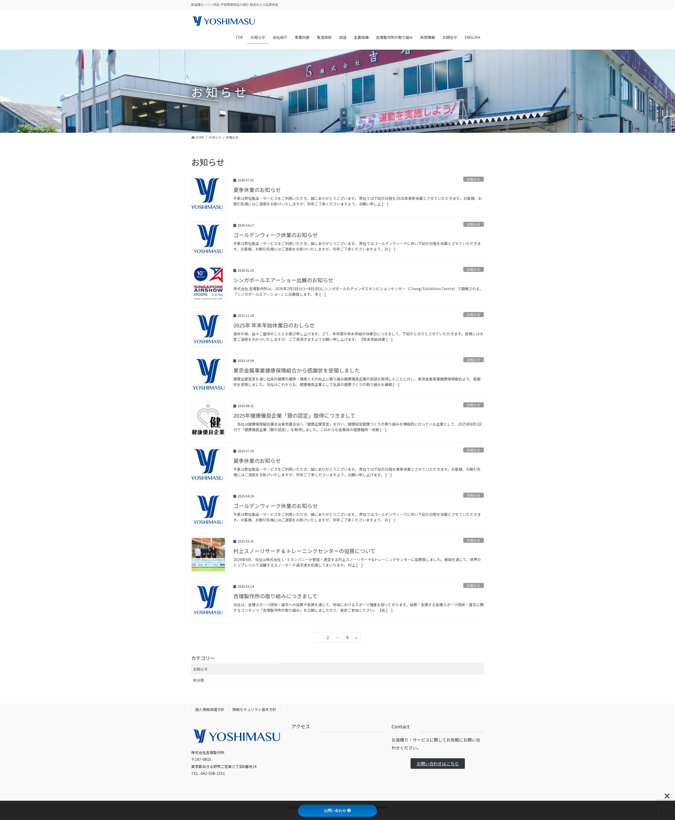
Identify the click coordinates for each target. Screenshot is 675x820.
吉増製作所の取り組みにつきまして (275, 596)
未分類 (198, 680)
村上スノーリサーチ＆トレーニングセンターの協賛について (304, 551)
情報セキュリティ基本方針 (254, 709)
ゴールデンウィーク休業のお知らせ (275, 235)
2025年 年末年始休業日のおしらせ (274, 325)
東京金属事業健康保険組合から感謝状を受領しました (296, 370)
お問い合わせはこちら (438, 763)
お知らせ (473, 179)
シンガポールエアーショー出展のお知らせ (283, 280)
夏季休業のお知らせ (257, 190)
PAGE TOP (656, 790)
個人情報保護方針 (210, 709)
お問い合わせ (335, 810)
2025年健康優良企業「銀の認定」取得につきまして (294, 415)
